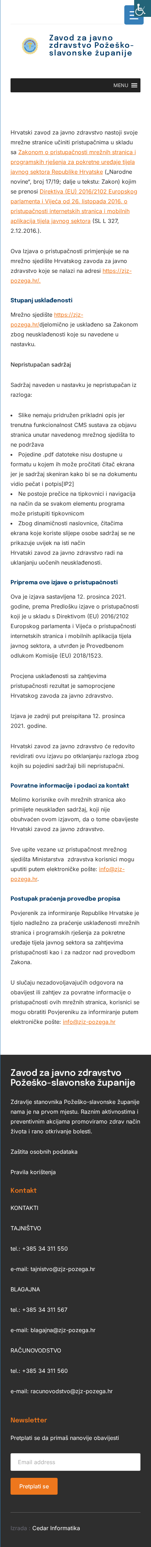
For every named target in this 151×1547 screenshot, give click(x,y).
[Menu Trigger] (134, 15)
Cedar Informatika (56, 1528)
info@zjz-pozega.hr (89, 1021)
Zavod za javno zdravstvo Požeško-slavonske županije (91, 45)
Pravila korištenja (33, 1172)
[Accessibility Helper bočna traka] (142, 8)
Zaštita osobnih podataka (44, 1151)
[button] (120, 85)
